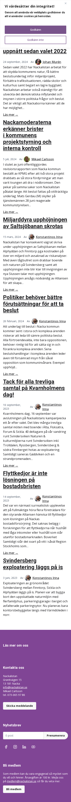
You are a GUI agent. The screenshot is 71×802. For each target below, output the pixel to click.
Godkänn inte (35, 40)
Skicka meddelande (19, 706)
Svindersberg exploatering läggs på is (33, 563)
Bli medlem (13, 789)
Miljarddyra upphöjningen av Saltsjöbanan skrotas (35, 222)
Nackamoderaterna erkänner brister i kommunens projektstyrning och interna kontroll (27, 135)
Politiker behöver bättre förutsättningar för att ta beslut (33, 303)
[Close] (67, 3)
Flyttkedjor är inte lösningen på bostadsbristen (25, 479)
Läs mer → (10, 115)
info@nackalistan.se (15, 687)
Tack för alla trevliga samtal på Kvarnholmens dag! (34, 388)
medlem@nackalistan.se (21, 781)
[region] (35, 24)
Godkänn (35, 29)
